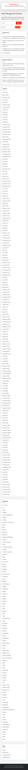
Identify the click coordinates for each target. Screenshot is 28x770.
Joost (4, 616)
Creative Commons (7, 552)
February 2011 (6, 317)
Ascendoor (10, 767)
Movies (4, 645)
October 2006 (6, 435)
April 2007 (5, 420)
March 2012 (6, 287)
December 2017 (6, 169)
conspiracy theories (7, 547)
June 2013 (5, 252)
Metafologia (5, 633)
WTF (4, 737)
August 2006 (6, 440)
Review (4, 692)
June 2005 (5, 474)
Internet (5, 611)
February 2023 (6, 124)
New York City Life (7, 658)
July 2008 (5, 383)
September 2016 (7, 186)
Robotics (5, 695)
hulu (4, 606)
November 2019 (7, 154)
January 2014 (6, 235)
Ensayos (5, 566)
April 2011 (5, 312)
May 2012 (5, 282)
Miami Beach (6, 638)
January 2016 (6, 198)
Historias (5, 601)
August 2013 (6, 248)
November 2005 (7, 462)
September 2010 (7, 326)
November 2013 (7, 240)
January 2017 (6, 179)
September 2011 (7, 302)
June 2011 (5, 307)
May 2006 (5, 447)
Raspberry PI (6, 690)
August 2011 (6, 304)
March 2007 (6, 423)
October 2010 (6, 324)
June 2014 (5, 225)
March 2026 (6, 95)
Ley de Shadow (6, 618)
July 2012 (5, 277)
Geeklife (5, 586)
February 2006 (6, 455)
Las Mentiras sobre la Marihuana (17, 77)
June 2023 (5, 119)
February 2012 (6, 289)
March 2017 (6, 176)
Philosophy (5, 670)
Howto (4, 603)
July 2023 (5, 117)
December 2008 (6, 371)
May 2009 (5, 358)
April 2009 (5, 361)
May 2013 (5, 255)
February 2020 (6, 149)
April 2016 (5, 196)
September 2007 (7, 408)
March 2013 (6, 260)
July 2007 (5, 413)
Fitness (4, 571)
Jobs (4, 613)
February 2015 (6, 208)
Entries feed (5, 752)
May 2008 (5, 388)
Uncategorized (6, 724)
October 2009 (6, 351)
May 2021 (5, 142)
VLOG (4, 734)
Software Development (8, 709)
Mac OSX (5, 623)
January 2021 (6, 144)
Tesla (4, 717)
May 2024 (5, 112)
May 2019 (5, 161)
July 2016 (5, 188)
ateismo (4, 517)
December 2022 (6, 129)
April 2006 (5, 450)
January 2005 (6, 487)
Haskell (4, 598)
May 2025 (5, 102)
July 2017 (5, 171)
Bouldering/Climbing (8, 537)
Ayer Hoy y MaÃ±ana (8, 522)
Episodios (5, 569)
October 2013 (6, 243)
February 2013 (6, 262)
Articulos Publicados (8, 515)
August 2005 (6, 469)
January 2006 (6, 457)
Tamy (4, 714)
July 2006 (5, 442)
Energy (4, 564)
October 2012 (6, 272)
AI (3, 507)
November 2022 (7, 132)
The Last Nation (6, 53)
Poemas (4, 677)
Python (4, 680)
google (4, 591)
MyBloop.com (6, 653)
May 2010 (5, 336)
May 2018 (5, 166)
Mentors (5, 631)
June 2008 (5, 386)
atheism (4, 520)
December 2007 (6, 400)
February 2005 (6, 484)
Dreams (4, 559)
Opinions (5, 660)
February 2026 (6, 97)
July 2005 (5, 472)
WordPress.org (6, 757)
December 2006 (6, 430)
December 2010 (6, 319)
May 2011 (5, 309)
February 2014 (6, 233)
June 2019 (5, 159)
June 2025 (5, 100)
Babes (4, 525)
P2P (4, 663)
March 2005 (6, 482)
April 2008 (5, 391)
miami (4, 635)
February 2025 (6, 105)
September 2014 (7, 218)
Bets (4, 527)
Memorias (5, 628)
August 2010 (6, 329)
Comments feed (6, 755)
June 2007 (5, 415)
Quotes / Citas (6, 685)
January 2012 (6, 292)
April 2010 (5, 339)
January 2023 (6, 127)
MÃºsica (5, 626)
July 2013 (5, 250)
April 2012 (5, 285)
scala (4, 700)
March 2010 (6, 341)
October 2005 (6, 464)
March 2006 (6, 452)
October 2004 (6, 494)
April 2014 (5, 230)
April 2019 (5, 164)
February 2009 (6, 366)
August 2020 (6, 146)
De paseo (5, 554)
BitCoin (4, 529)
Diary (4, 557)
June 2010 (5, 334)
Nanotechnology (7, 655)
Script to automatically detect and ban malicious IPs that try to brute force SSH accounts (14, 69)
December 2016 (6, 181)
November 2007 (7, 403)
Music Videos (6, 650)
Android (5, 512)
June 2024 (5, 110)
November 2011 (7, 297)
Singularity (5, 704)
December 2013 (6, 238)
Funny (4, 579)
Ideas (4, 608)
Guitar (4, 596)
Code (4, 544)
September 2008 (7, 378)
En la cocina (5, 562)
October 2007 (6, 405)
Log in (4, 750)
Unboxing (5, 722)
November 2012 (7, 270)
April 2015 (5, 203)
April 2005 (5, 479)
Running (5, 697)
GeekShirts (5, 589)
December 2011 (6, 294)
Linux (4, 621)
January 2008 (6, 398)
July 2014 (5, 223)
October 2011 (6, 299)
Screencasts (5, 702)
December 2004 (6, 489)
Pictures (5, 672)
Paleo (4, 668)
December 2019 (6, 151)
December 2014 (6, 213)
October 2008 (6, 376)
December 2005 (6, 460)
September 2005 (7, 467)
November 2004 (7, 492)
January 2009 (6, 368)
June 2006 (5, 445)
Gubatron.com (14, 4)
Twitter (4, 719)
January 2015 (6, 211)
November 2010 (7, 322)
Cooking (5, 549)
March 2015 (6, 206)
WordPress (21, 767)
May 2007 (5, 418)
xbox (4, 739)
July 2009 (5, 356)
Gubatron (5, 594)
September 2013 (7, 245)
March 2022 (6, 137)
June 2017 (5, 174)
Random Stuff (6, 687)
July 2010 (5, 331)
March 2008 (6, 393)
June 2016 (5, 191)
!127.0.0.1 (5, 505)
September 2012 (7, 275)
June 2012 (5, 280)
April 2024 (5, 114)
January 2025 (6, 107)
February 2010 (6, 344)
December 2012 (6, 267)
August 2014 (6, 220)
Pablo (4, 665)
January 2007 (6, 428)
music (4, 648)
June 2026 (5, 92)
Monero (4, 640)
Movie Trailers (6, 643)
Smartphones (6, 707)
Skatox (4, 63)
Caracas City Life (7, 542)
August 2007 (6, 410)
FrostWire (5, 576)
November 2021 (7, 139)
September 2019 (7, 156)
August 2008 (6, 381)
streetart (5, 712)
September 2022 (7, 134)
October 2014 (6, 216)
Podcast (4, 675)
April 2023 (5, 122)
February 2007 (6, 425)
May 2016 (5, 193)
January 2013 (6, 265)
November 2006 (7, 432)
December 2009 (6, 349)
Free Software (6, 574)
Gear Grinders (6, 584)
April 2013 (5, 257)
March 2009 (6, 363)
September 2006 (7, 437)
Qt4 (3, 682)
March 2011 (6, 314)
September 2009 (7, 354)
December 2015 (6, 201)
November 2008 (7, 373)
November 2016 (7, 183)
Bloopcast (5, 534)
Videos (4, 732)
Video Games (6, 727)
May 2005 (5, 477)
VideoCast (5, 729)
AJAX (4, 510)
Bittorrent (5, 532)
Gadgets (4, 581)
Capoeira (5, 539)
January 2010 (6, 346)
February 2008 (6, 395)
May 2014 (5, 228)
